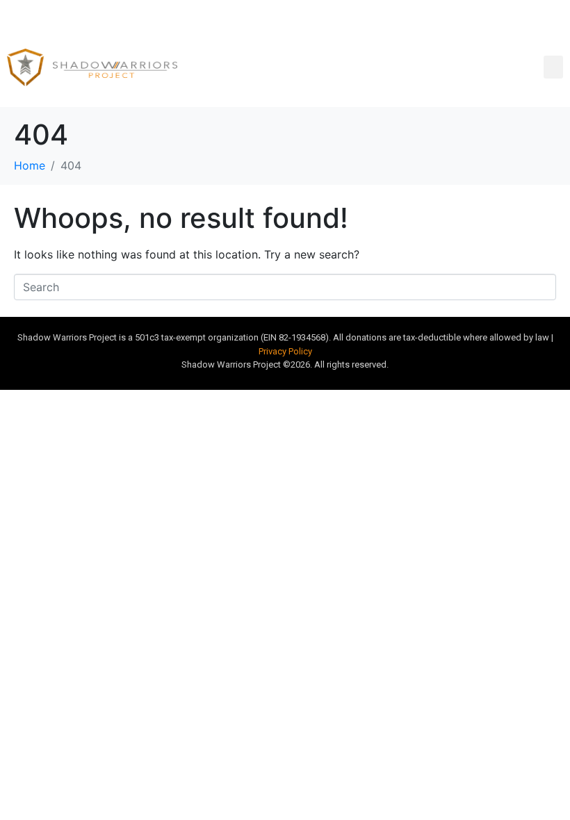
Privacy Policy (285, 351)
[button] (553, 67)
